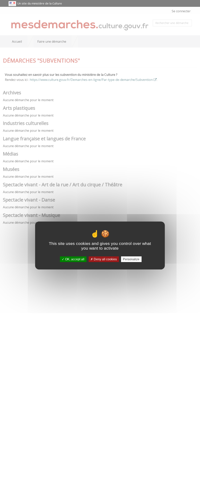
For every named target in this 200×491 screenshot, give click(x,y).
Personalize (131, 259)
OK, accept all (74, 259)
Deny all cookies (105, 259)
